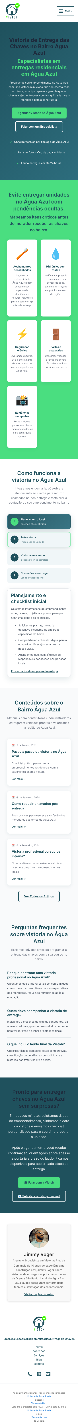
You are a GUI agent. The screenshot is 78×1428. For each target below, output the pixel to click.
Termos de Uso (38, 1403)
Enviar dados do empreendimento (33, 671)
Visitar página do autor (39, 1294)
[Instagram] (39, 1374)
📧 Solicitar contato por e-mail (39, 1196)
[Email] (48, 1374)
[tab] (39, 521)
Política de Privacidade (39, 1396)
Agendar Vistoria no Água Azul (39, 113)
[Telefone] (30, 1374)
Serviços (39, 1355)
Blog (39, 1359)
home (39, 1346)
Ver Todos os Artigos (39, 896)
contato (39, 1363)
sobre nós (39, 1351)
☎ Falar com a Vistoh (39, 1182)
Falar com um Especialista (39, 126)
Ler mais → (19, 779)
